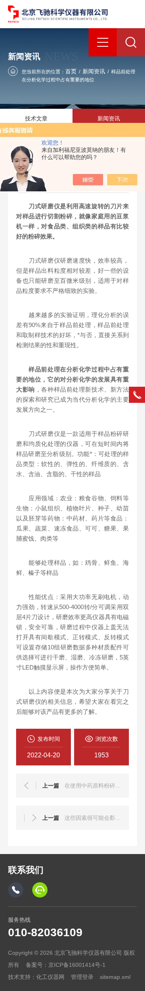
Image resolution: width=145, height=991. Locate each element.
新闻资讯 (94, 71)
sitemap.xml (115, 977)
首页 (71, 71)
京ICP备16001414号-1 (77, 965)
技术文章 (36, 118)
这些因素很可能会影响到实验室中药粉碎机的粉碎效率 (92, 818)
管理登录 (82, 977)
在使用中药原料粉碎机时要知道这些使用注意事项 (92, 785)
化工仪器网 (50, 977)
